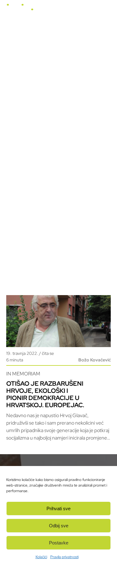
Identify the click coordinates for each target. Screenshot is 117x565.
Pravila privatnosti (64, 556)
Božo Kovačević (94, 360)
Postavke (58, 542)
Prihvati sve (58, 508)
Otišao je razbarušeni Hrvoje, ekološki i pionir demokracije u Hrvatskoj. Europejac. (45, 394)
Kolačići (41, 556)
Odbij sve (58, 525)
